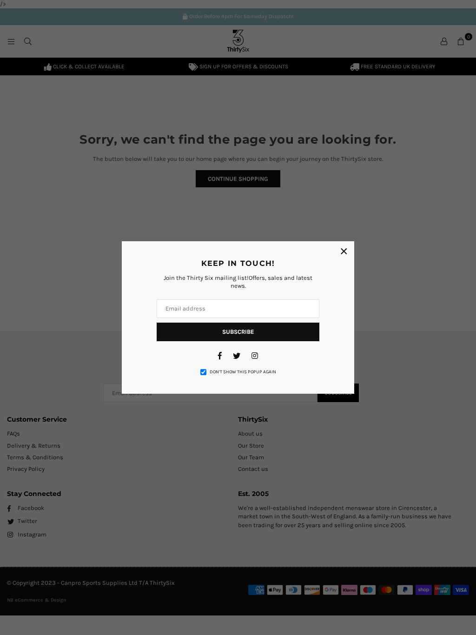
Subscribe (238, 331)
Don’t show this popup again (243, 372)
